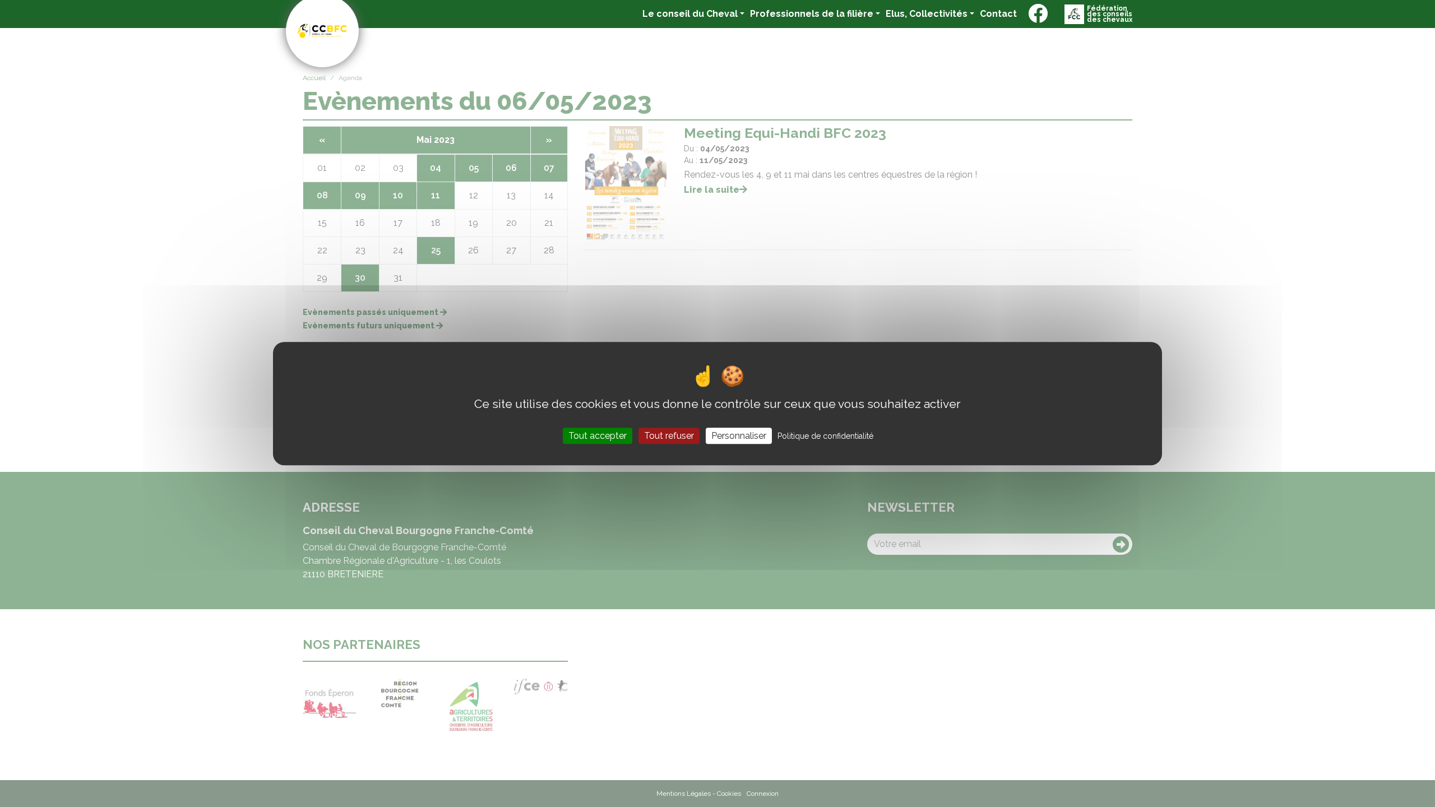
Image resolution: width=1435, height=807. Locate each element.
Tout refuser (669, 435)
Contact (998, 13)
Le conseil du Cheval (690, 13)
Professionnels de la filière (811, 13)
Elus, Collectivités (927, 13)
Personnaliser (738, 435)
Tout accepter (597, 435)
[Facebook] (1038, 14)
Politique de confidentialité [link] (825, 436)
